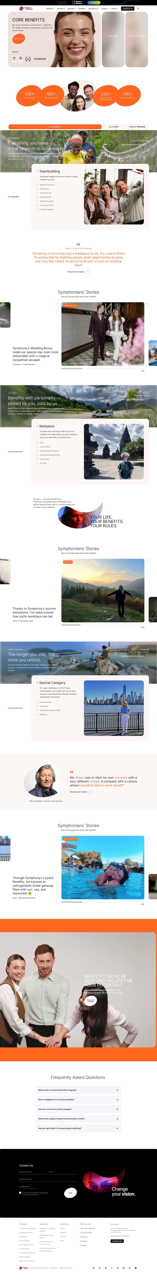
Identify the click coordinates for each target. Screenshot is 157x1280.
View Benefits (19, 39)
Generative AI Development (27, 1228)
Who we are (85, 1224)
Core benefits (55, 127)
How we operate (87, 1228)
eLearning (63, 1236)
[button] (58, 305)
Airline (62, 1240)
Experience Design (25, 1257)
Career (83, 1245)
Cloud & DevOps (24, 1249)
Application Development (26, 1261)
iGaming (62, 1228)
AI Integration (23, 1236)
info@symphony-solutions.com (120, 1236)
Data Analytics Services (26, 1245)
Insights (83, 1241)
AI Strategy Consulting (26, 1232)
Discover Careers (90, 1000)
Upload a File (25, 1186)
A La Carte (114, 127)
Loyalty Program (137, 127)
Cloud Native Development (27, 1253)
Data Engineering (24, 1240)
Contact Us (117, 1241)
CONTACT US (128, 8)
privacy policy (44, 1192)
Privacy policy (53, 1268)
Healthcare (63, 1232)
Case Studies (86, 1232)
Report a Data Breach (65, 1268)
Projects (83, 1237)
